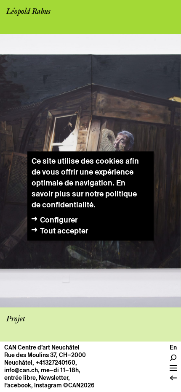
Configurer (58, 220)
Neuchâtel (18, 362)
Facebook (17, 385)
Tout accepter (64, 230)
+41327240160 (55, 362)
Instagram (48, 385)
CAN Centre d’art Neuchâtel (42, 347)
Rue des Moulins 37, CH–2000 (45, 355)
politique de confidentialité (84, 199)
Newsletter (53, 377)
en (173, 347)
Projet (15, 319)
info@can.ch (21, 370)
